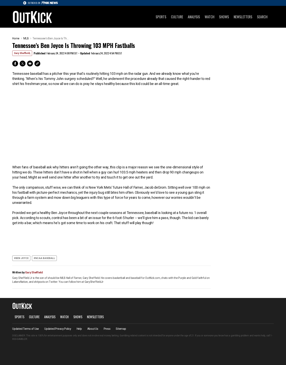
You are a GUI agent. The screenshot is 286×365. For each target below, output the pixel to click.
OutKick (32, 17)
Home (15, 38)
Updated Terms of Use (25, 328)
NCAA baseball (45, 258)
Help (79, 328)
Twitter (22, 63)
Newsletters (243, 16)
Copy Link (37, 63)
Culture (177, 16)
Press (107, 328)
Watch (209, 16)
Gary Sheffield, (22, 53)
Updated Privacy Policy (57, 328)
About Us (92, 328)
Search (262, 16)
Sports (161, 16)
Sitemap (121, 328)
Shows (224, 16)
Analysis (194, 16)
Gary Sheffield (34, 272)
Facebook (15, 63)
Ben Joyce (22, 258)
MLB (26, 38)
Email (30, 63)
